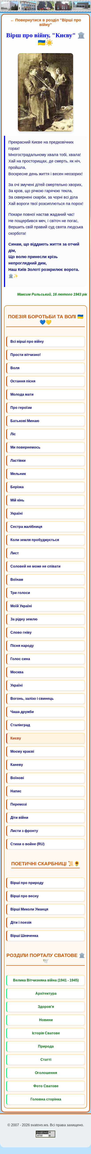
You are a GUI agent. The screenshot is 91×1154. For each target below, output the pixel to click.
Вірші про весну (24, 896)
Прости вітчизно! (25, 355)
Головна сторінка (45, 1099)
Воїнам (16, 579)
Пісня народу (22, 646)
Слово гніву (21, 632)
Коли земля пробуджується (34, 540)
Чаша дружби (22, 712)
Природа (46, 1046)
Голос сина (20, 659)
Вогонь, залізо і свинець (32, 698)
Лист (14, 553)
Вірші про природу (27, 883)
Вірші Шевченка (24, 936)
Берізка (17, 487)
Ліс (13, 434)
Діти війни (19, 817)
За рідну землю (24, 619)
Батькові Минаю (24, 421)
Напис (15, 791)
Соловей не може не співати (35, 566)
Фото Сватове (46, 1086)
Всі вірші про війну (27, 341)
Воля (14, 368)
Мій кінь (17, 500)
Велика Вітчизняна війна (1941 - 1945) (46, 980)
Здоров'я (46, 1007)
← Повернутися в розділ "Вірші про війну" (45, 22)
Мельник (18, 474)
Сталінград (20, 725)
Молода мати (22, 394)
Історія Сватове (46, 1033)
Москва (16, 672)
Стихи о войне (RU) (27, 844)
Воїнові (17, 778)
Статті (45, 1059)
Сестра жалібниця (26, 527)
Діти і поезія (20, 922)
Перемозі (18, 804)
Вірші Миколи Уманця (29, 909)
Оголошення (46, 1073)
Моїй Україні (21, 606)
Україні (16, 513)
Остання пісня (22, 381)
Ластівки (18, 460)
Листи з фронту (24, 831)
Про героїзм (21, 407)
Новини (46, 1020)
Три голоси (20, 593)
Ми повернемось (25, 447)
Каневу (16, 765)
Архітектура (46, 993)
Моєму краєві (22, 751)
